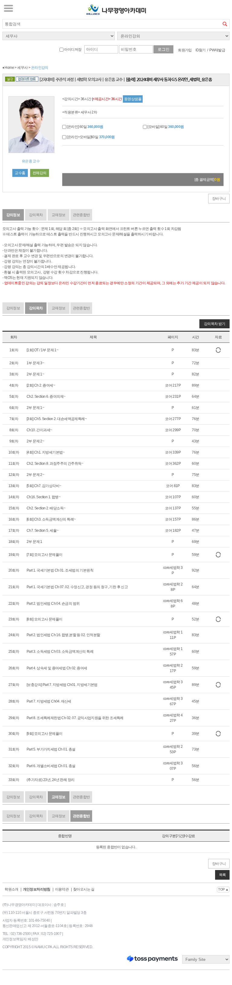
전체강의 (40, 173)
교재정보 (59, 215)
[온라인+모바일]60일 (90, 137)
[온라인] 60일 (84, 127)
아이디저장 (72, 49)
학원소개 (11, 889)
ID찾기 (200, 50)
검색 (224, 23)
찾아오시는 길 (84, 889)
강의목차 (36, 215)
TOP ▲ (223, 889)
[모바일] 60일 (165, 127)
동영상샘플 (132, 99)
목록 (222, 875)
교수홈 (20, 173)
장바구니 (219, 198)
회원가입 (185, 50)
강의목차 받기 (214, 324)
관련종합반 (81, 215)
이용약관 (62, 889)
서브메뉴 (8, 8)
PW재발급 (217, 50)
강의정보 (13, 215)
